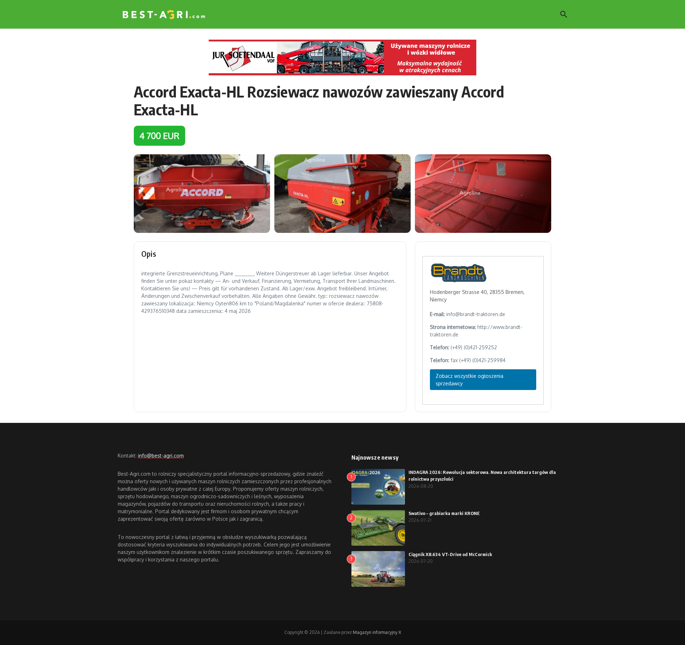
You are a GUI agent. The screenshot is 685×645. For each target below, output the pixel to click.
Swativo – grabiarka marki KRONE (444, 513)
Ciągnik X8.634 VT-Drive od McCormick (450, 554)
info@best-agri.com (161, 455)
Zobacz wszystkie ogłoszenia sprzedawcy (469, 379)
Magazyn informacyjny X (377, 632)
